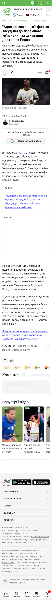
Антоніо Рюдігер (21, 350)
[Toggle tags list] (48, 346)
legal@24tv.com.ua (40, 536)
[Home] (6, 15)
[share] (5, 73)
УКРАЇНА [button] (7, 506)
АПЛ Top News (36, 15)
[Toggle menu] (48, 9)
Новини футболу (20, 21)
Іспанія (6, 350)
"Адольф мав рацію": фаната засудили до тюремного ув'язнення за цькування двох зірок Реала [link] (41, 21)
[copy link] (11, 73)
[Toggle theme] (34, 3)
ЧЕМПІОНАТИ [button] (9, 513)
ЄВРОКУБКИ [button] (8, 520)
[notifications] (41, 3)
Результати (18, 9)
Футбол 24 (6, 21)
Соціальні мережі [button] (12, 499)
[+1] (3, 3)
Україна (20, 15)
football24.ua (8, 562)
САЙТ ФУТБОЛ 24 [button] (10, 492)
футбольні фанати (27, 346)
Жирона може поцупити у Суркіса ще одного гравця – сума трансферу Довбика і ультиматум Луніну (25, 335)
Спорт (39, 9)
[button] (26, 384)
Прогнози (30, 9)
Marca (21, 152)
